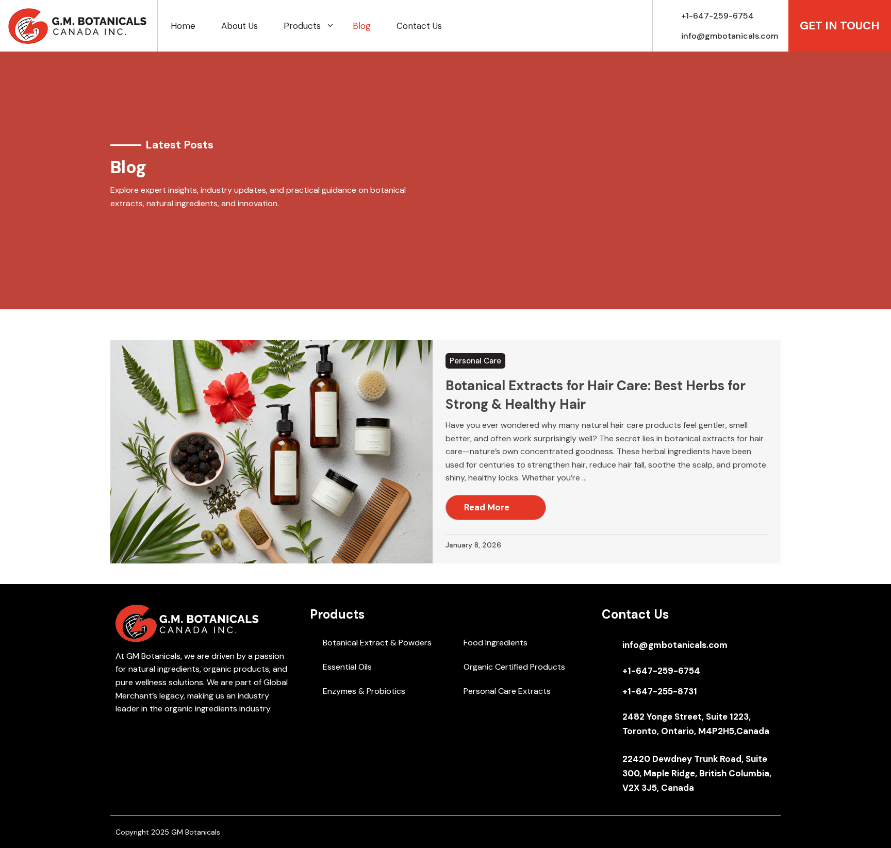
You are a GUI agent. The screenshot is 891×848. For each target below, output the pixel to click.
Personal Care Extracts (507, 691)
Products (302, 25)
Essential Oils (347, 666)
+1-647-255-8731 (659, 691)
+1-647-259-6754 (717, 15)
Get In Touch (840, 25)
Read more (486, 507)
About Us (239, 25)
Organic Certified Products (514, 666)
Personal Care (475, 361)
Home (183, 25)
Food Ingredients (495, 642)
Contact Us (419, 25)
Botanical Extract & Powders (377, 642)
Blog (362, 25)
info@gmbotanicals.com (729, 35)
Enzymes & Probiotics (364, 691)
